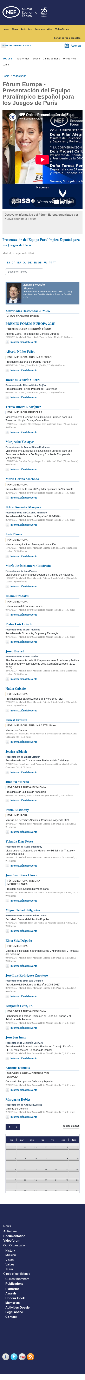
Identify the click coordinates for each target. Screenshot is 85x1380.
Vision (9, 1259)
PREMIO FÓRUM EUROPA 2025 (30, 323)
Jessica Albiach (16, 751)
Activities (26, 29)
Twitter (14, 1356)
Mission (10, 1255)
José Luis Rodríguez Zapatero (27, 975)
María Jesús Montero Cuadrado (28, 565)
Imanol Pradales (17, 595)
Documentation (43, 29)
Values (9, 1264)
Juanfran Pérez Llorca (21, 875)
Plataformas (23, 58)
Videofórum (62, 29)
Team (9, 1269)
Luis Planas (14, 534)
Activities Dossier (18, 1307)
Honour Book (15, 1298)
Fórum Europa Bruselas (67, 38)
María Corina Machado (22, 478)
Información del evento (24, 342)
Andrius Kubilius (18, 1067)
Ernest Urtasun (16, 719)
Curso (5, 64)
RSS (31, 1356)
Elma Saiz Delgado (19, 940)
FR (45, 262)
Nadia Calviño (16, 688)
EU (19, 262)
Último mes (69, 58)
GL (24, 262)
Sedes (36, 58)
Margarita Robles (18, 1099)
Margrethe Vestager (20, 441)
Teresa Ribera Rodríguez (23, 406)
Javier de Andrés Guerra (23, 379)
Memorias (12, 1302)
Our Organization (14, 1245)
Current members (17, 1278)
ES (8, 262)
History (10, 1250)
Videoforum (11, 1240)
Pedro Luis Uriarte (19, 624)
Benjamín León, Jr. (19, 1005)
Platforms (12, 1288)
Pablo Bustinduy (17, 809)
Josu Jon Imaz (16, 1037)
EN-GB (38, 262)
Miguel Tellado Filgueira (23, 910)
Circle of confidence (16, 1273)
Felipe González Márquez (23, 507)
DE (30, 262)
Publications (14, 1283)
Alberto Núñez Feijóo (20, 351)
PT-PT (52, 262)
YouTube (23, 1356)
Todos (6, 58)
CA (13, 262)
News (15, 29)
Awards (11, 1293)
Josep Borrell (15, 651)
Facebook (6, 1356)
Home (5, 29)
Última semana (51, 58)
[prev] (9, 1127)
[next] (16, 1127)
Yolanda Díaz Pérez (19, 841)
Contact (11, 1316)
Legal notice (14, 1312)
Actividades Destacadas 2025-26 (28, 310)
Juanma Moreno (17, 781)
